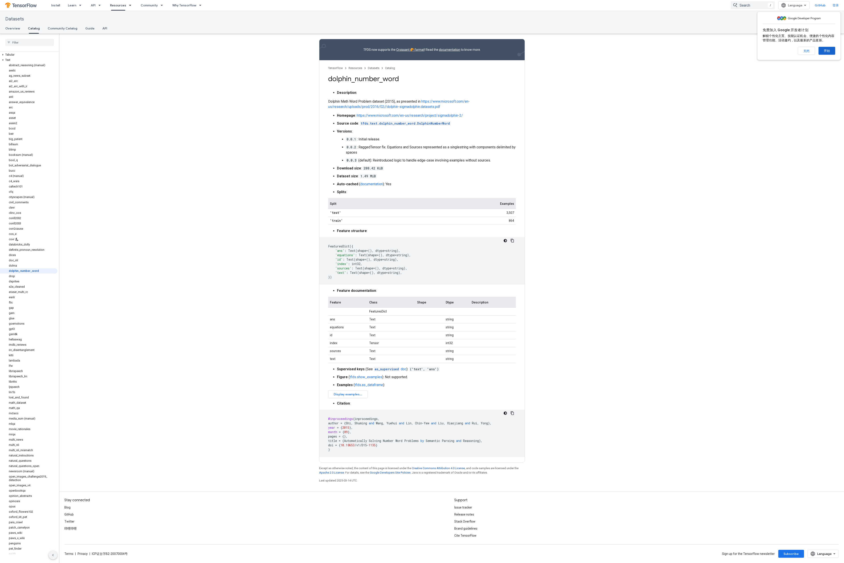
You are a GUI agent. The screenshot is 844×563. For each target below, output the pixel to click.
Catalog (34, 28)
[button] (28, 54)
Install (55, 5)
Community (149, 5)
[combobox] (753, 5)
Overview (12, 28)
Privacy (83, 554)
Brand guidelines (465, 528)
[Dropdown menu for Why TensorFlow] (201, 5)
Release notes (464, 514)
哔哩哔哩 (70, 528)
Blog (67, 507)
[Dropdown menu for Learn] (81, 5)
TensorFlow (335, 68)
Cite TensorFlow (465, 535)
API (93, 5)
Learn (72, 5)
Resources (118, 5)
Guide (90, 28)
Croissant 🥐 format (410, 49)
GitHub (820, 5)
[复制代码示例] (512, 240)
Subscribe (791, 554)
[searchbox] (29, 42)
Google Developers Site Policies (390, 472)
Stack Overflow (464, 521)
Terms (68, 554)
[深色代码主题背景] (505, 240)
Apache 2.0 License (331, 472)
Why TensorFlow (184, 5)
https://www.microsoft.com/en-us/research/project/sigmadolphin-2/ (410, 115)
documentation (449, 49)
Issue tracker (463, 507)
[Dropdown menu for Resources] (131, 5)
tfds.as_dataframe (369, 385)
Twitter (69, 521)
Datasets (14, 19)
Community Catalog (62, 28)
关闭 (806, 51)
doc (390, 369)
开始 (827, 51)
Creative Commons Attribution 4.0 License (438, 468)
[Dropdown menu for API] (101, 5)
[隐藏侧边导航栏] (53, 555)
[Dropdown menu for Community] (163, 5)
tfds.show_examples (366, 377)
